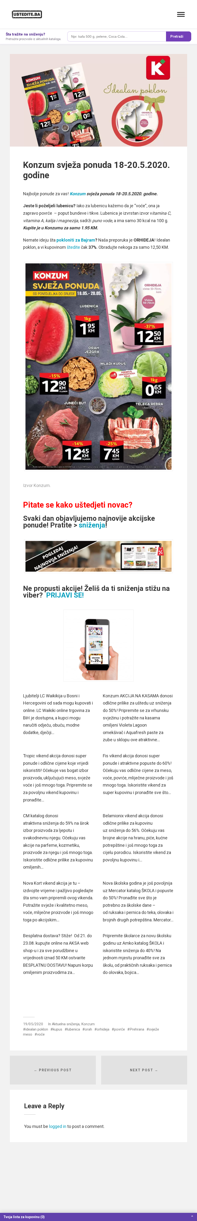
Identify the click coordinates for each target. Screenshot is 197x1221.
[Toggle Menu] (181, 14)
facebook (107, 1002)
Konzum (78, 193)
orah (88, 1029)
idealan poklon (36, 1029)
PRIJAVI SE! (65, 595)
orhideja (103, 1029)
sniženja (92, 525)
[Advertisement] (98, 1185)
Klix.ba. (40, 1002)
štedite (73, 247)
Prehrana (137, 1029)
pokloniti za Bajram (75, 240)
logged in (57, 1126)
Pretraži (176, 36)
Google (73, 1002)
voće (41, 1034)
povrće (119, 1029)
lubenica (73, 1029)
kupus (57, 1029)
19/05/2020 (33, 1024)
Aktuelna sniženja (66, 1024)
